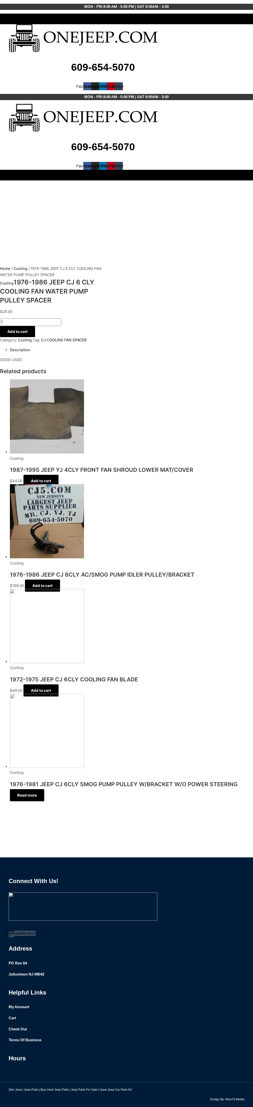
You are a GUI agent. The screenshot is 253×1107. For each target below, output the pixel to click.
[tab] (124, 350)
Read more (27, 795)
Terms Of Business (25, 1040)
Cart (12, 1018)
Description (20, 349)
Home (5, 268)
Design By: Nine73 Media (227, 1099)
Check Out (18, 1029)
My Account (19, 1007)
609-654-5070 (103, 67)
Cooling (20, 268)
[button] (126, 18)
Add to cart (17, 331)
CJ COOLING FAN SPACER (64, 340)
